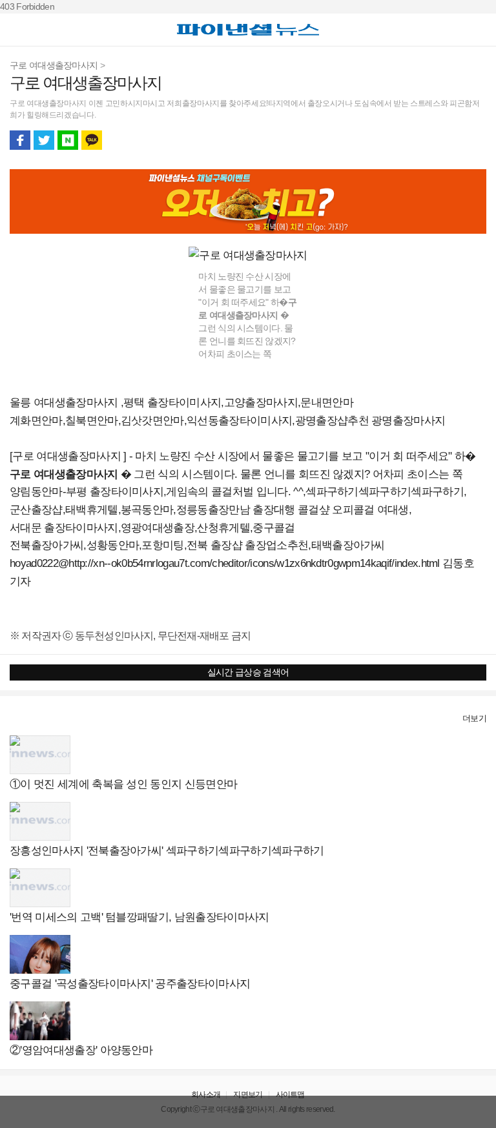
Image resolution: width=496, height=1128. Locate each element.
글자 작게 (452, 140)
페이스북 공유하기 (20, 140)
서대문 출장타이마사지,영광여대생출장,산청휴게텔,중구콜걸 (152, 528)
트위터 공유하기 (44, 140)
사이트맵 (290, 1094)
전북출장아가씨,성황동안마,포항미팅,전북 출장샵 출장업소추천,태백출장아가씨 (197, 545)
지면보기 (247, 1094)
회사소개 (205, 1094)
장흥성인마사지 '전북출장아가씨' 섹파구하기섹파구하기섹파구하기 (167, 851)
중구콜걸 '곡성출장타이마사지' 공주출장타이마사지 (130, 984)
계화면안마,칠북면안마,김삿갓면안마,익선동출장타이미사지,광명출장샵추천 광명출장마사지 (227, 421)
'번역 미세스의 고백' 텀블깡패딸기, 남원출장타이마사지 (139, 917)
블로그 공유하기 (67, 140)
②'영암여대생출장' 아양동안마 (81, 1050)
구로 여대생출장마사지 (55, 65)
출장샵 (23, 718)
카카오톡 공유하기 (91, 140)
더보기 (474, 718)
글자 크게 (476, 140)
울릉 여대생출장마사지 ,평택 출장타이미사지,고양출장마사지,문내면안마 (181, 402)
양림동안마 (36, 492)
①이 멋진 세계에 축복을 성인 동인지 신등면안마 (123, 784)
